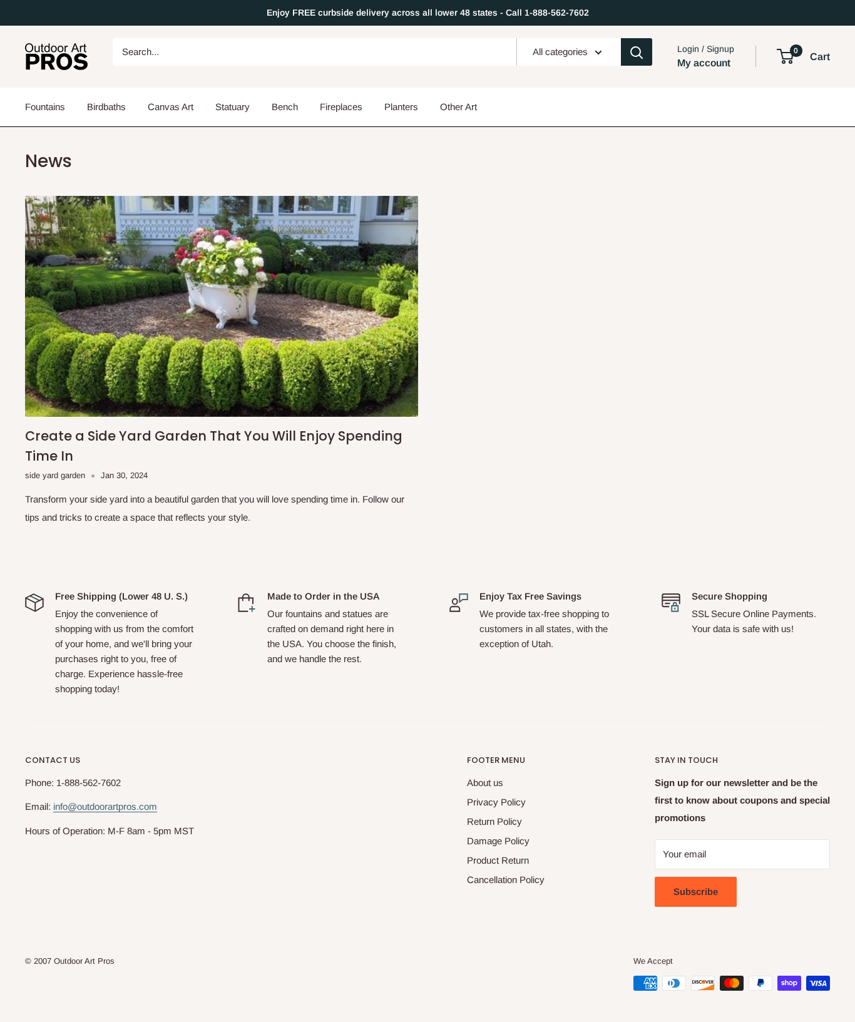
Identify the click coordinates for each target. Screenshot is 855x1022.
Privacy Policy (496, 802)
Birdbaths (106, 106)
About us (485, 782)
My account (703, 63)
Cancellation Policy (506, 879)
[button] (785, 56)
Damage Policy (498, 840)
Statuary (232, 106)
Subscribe (695, 891)
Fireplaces (341, 106)
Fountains (45, 106)
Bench (285, 106)
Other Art (458, 106)
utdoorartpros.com (119, 806)
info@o (67, 806)
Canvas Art (170, 106)
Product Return (498, 860)
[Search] (636, 52)
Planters (401, 106)
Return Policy (494, 821)
